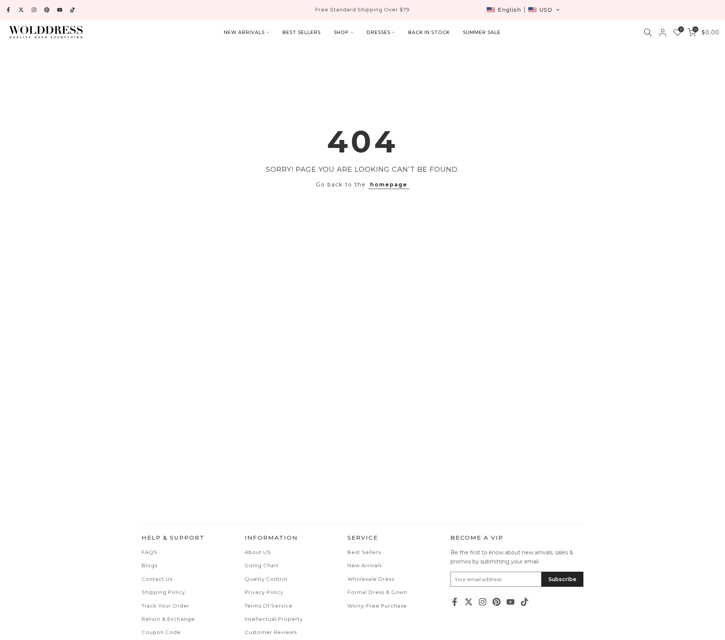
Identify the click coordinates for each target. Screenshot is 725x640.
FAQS (149, 552)
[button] (523, 10)
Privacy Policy (264, 592)
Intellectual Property (274, 619)
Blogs (149, 565)
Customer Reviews (271, 632)
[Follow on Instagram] (34, 9)
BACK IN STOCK (429, 32)
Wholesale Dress (370, 579)
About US (258, 552)
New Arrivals (364, 565)
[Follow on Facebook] (8, 9)
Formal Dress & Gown (377, 592)
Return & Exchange (168, 619)
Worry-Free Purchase (377, 606)
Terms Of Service (269, 606)
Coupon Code (161, 632)
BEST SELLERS (301, 32)
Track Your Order (166, 606)
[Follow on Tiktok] (72, 9)
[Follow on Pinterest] (46, 9)
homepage (388, 184)
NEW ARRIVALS (244, 32)
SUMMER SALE (482, 32)
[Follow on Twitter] (21, 9)
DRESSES (378, 32)
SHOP (341, 32)
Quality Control (266, 579)
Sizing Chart (262, 565)
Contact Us (157, 579)
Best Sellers (364, 552)
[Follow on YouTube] (59, 9)
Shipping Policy (163, 592)
